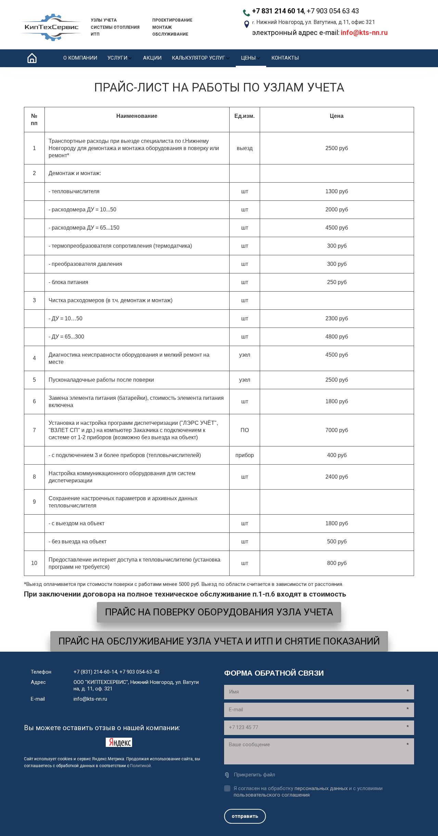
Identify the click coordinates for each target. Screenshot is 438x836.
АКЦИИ (152, 58)
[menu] (181, 58)
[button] (120, 58)
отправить (245, 816)
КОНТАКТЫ (285, 58)
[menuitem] (80, 58)
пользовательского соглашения (272, 795)
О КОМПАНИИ (80, 58)
